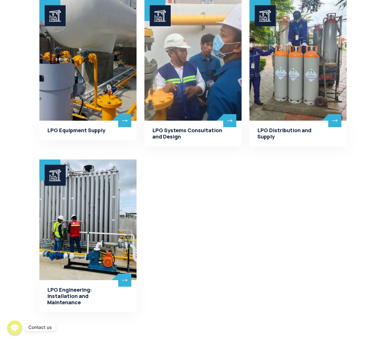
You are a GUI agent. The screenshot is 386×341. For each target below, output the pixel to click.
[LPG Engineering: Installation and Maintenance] (88, 219)
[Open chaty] (15, 327)
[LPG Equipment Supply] (88, 60)
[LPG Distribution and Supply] (298, 60)
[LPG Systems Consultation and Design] (193, 60)
